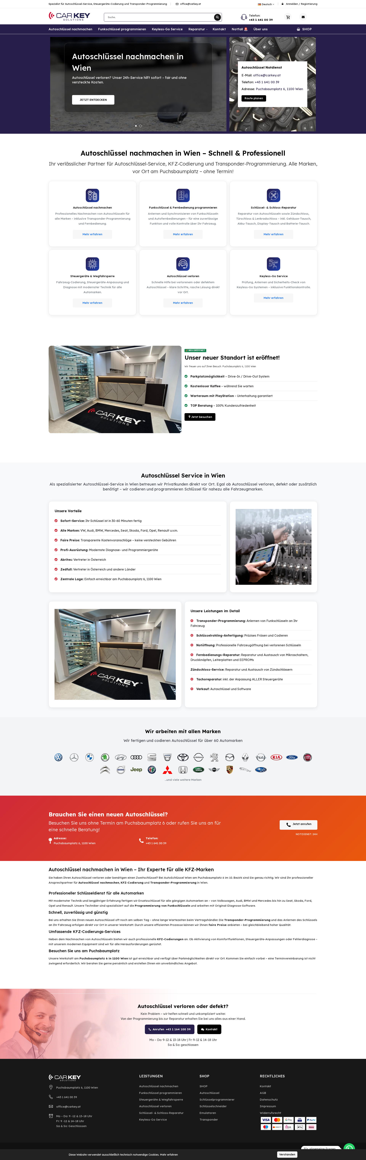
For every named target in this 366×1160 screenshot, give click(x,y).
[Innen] (115, 389)
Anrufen (172, 1029)
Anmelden (292, 3)
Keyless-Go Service (153, 1119)
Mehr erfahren (92, 234)
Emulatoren (208, 1113)
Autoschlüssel (209, 1093)
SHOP (203, 1086)
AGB (263, 1093)
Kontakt (86, 104)
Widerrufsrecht (270, 1113)
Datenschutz (269, 1099)
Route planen (254, 98)
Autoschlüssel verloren (155, 1106)
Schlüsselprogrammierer (217, 1099)
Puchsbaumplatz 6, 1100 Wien (279, 89)
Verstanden (287, 1154)
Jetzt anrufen (302, 824)
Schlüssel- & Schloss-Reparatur (161, 1113)
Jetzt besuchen (201, 417)
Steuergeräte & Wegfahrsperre (161, 1099)
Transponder (209, 1119)
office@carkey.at (190, 3)
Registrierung (309, 3)
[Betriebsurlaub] (138, 84)
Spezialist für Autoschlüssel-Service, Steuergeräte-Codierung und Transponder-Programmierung (108, 3)
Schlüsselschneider (213, 1106)
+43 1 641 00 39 (261, 20)
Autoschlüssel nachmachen (158, 1086)
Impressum (268, 1106)
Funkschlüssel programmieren (160, 1093)
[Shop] (288, 17)
